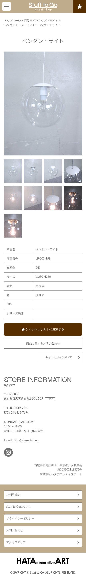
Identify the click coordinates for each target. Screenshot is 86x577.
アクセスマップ (16, 542)
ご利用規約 (13, 494)
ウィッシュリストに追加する (44, 329)
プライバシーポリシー (20, 518)
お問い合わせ (14, 530)
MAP (50, 399)
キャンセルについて (58, 357)
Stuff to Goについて (18, 506)
